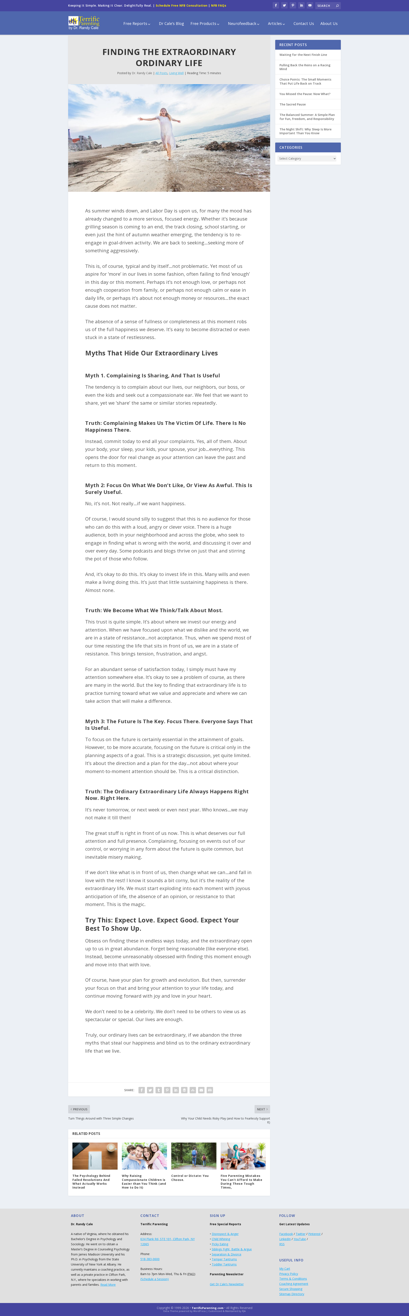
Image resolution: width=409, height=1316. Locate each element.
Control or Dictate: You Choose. (190, 1178)
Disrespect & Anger (225, 1234)
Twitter (300, 1234)
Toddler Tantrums (224, 1264)
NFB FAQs (218, 5)
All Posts (161, 73)
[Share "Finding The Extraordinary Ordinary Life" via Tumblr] (158, 1090)
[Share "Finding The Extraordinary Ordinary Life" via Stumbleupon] (193, 1090)
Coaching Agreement (293, 1284)
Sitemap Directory (291, 1294)
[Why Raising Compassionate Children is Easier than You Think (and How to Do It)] (144, 1156)
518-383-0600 (150, 1259)
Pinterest (314, 1234)
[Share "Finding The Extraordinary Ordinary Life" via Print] (210, 1090)
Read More (108, 1285)
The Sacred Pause (292, 104)
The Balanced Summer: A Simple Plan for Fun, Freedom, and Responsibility (307, 117)
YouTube (300, 1239)
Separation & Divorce (226, 1254)
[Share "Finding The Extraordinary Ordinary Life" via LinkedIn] (175, 1090)
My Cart (284, 1269)
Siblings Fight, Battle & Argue (232, 1249)
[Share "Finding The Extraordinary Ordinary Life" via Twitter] (150, 1090)
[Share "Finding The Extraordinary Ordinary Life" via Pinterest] (167, 1090)
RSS (282, 1244)
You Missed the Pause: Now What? (304, 94)
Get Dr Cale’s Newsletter (227, 1284)
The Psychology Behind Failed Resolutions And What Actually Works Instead (91, 1181)
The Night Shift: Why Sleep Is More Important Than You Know (305, 131)
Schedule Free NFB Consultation (181, 5)
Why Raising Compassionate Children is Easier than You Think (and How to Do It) (144, 1181)
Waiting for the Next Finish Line (303, 55)
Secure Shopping (290, 1289)
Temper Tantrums (224, 1259)
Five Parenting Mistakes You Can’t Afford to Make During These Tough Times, (241, 1181)
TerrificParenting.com (207, 1308)
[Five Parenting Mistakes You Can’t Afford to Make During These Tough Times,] (243, 1156)
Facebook (286, 1234)
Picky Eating (220, 1244)
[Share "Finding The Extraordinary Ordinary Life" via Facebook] (141, 1090)
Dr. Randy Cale (142, 73)
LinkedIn (285, 1239)
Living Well (176, 73)
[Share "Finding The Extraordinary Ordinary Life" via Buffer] (184, 1090)
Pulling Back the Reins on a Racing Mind (304, 67)
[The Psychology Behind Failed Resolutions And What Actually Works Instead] (95, 1156)
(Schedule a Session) (154, 1279)
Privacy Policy (288, 1274)
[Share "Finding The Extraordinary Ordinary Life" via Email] (201, 1090)
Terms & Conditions (293, 1279)
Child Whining (221, 1239)
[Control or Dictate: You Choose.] (193, 1156)
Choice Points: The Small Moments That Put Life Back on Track (305, 81)
